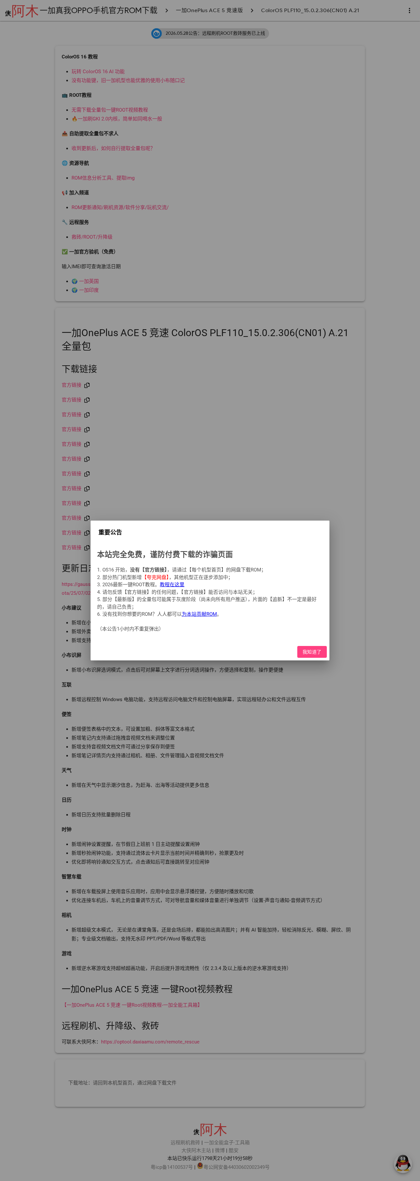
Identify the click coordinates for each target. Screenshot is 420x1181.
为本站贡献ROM (199, 614)
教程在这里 (172, 585)
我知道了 (312, 652)
